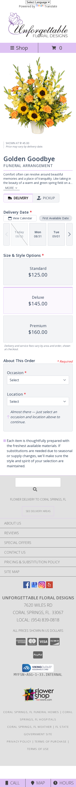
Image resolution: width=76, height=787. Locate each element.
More (9, 188)
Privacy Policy (19, 741)
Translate (50, 6)
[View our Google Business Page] (34, 586)
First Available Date (55, 218)
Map (39, 783)
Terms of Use (38, 749)
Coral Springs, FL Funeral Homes (31, 712)
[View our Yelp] (49, 586)
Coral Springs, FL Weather (29, 727)
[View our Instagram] (41, 586)
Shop (22, 47)
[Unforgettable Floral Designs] (38, 37)
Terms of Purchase (50, 741)
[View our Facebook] (26, 586)
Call (14, 783)
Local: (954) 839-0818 (38, 620)
